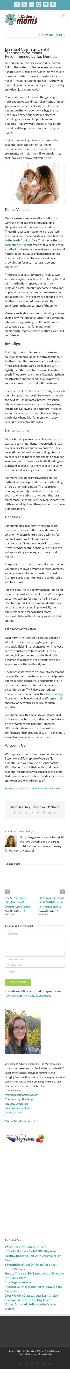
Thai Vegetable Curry (18, 1282)
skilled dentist (38, 149)
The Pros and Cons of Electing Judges (28, 1300)
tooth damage (54, 694)
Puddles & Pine (13, 1112)
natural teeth (38, 461)
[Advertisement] (35, 1196)
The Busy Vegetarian (16, 1103)
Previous (47, 34)
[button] (7, 892)
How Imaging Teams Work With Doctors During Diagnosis (51, 902)
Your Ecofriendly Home (18, 1108)
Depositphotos (45, 1354)
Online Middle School (18, 1121)
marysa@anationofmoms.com (21, 1094)
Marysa (10, 788)
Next (59, 34)
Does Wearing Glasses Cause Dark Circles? (32, 1295)
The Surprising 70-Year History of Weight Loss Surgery (18, 902)
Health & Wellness (39, 788)
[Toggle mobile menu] (63, 15)
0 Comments (54, 788)
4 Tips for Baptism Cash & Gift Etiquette (30, 1251)
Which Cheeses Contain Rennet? (25, 1247)
